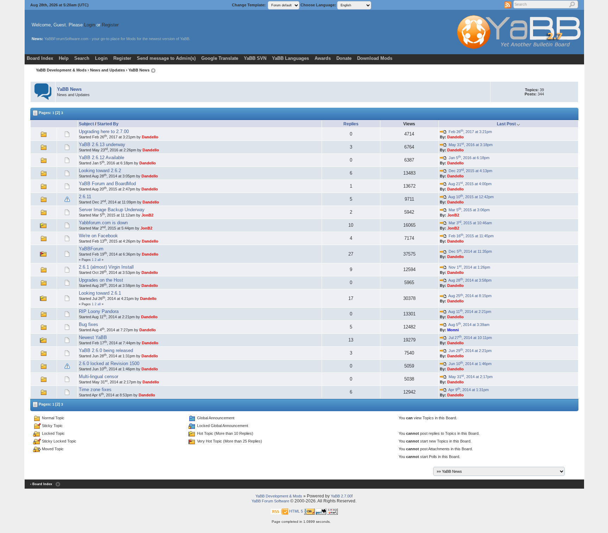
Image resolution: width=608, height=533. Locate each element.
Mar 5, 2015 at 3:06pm (468, 210)
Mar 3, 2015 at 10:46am (469, 223)
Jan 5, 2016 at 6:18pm (467, 158)
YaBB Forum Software (270, 501)
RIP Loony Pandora (99, 311)
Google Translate (219, 58)
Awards (323, 58)
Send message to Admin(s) (166, 58)
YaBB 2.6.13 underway (102, 144)
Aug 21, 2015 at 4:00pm (469, 184)
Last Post (506, 123)
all (99, 260)
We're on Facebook (98, 235)
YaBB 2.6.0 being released (106, 350)
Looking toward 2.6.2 (100, 170)
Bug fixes (88, 324)
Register (110, 24)
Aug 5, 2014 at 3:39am (467, 324)
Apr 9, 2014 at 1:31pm (467, 390)
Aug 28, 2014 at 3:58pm (469, 280)
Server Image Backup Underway (112, 209)
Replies (351, 123)
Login (89, 24)
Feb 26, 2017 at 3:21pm (469, 132)
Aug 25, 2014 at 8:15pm (469, 296)
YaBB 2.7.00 (341, 496)
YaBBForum (91, 248)
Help (64, 58)
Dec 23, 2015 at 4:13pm (469, 171)
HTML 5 (296, 511)
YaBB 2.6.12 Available (101, 157)
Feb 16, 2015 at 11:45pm (470, 236)
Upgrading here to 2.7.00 (104, 131)
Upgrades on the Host (101, 280)
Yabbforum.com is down (103, 222)
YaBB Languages (290, 58)
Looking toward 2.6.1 (100, 293)
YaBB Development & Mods (61, 70)
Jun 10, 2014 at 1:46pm (469, 364)
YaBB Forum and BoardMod (107, 183)
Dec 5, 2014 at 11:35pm (469, 251)
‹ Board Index (41, 484)
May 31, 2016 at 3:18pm (469, 145)
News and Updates (107, 70)
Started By (108, 123)
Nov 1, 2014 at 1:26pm (468, 267)
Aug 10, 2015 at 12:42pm (470, 197)
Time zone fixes (95, 389)
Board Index (40, 58)
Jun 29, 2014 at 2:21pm (469, 351)
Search (81, 58)
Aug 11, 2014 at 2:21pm (468, 311)
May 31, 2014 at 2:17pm (469, 377)
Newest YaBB (93, 337)
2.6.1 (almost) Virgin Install (106, 267)
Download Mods (374, 58)
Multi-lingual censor (98, 376)
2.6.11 (85, 196)
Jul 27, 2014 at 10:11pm (469, 338)
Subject (86, 123)
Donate (344, 58)
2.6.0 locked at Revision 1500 (109, 363)
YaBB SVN (255, 58)
